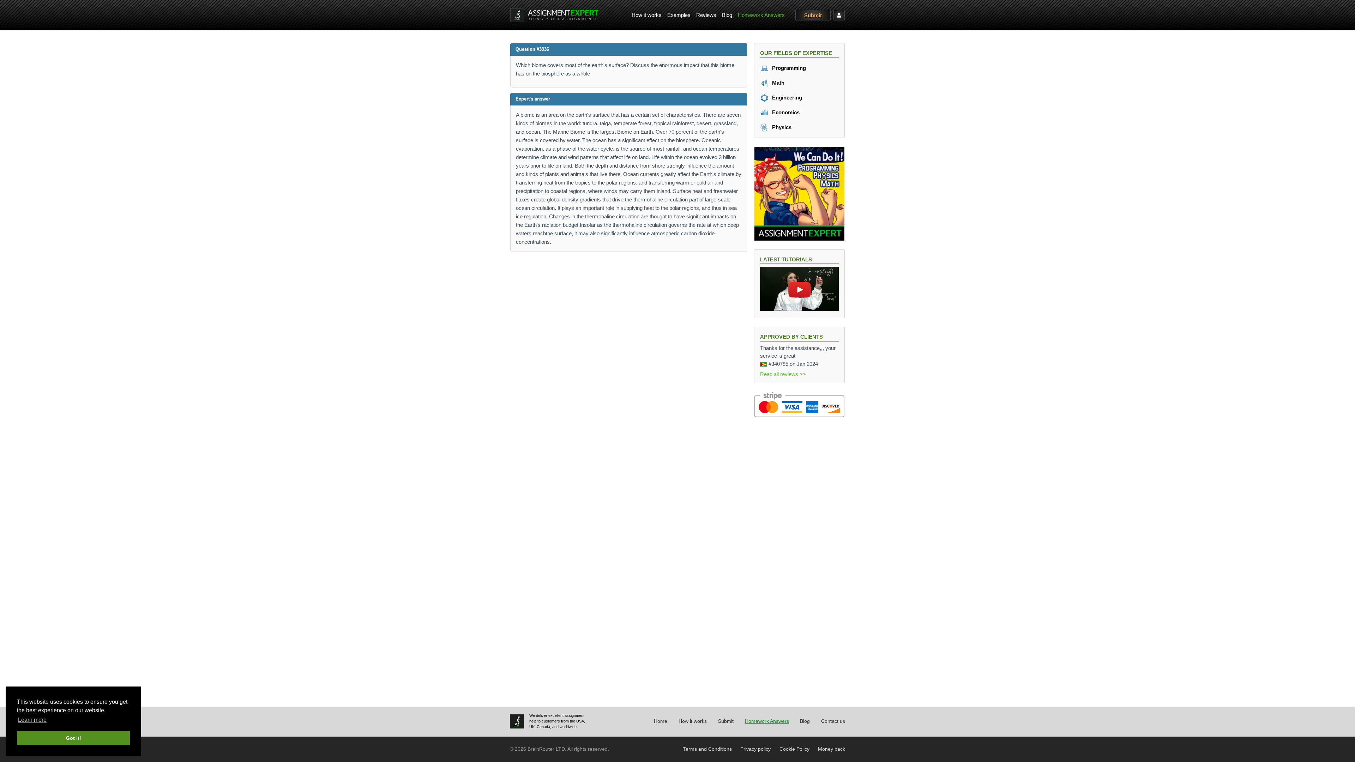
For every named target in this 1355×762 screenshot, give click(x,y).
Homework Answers (761, 15)
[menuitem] (647, 15)
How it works (647, 15)
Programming (788, 68)
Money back (831, 749)
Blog (727, 15)
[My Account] (839, 15)
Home (660, 721)
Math (777, 83)
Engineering (786, 98)
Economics (785, 112)
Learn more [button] (32, 720)
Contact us (833, 721)
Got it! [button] (73, 738)
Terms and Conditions (707, 749)
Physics (781, 127)
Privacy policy (755, 749)
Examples (679, 15)
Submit (813, 15)
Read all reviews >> (783, 374)
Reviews (706, 15)
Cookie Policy (794, 749)
